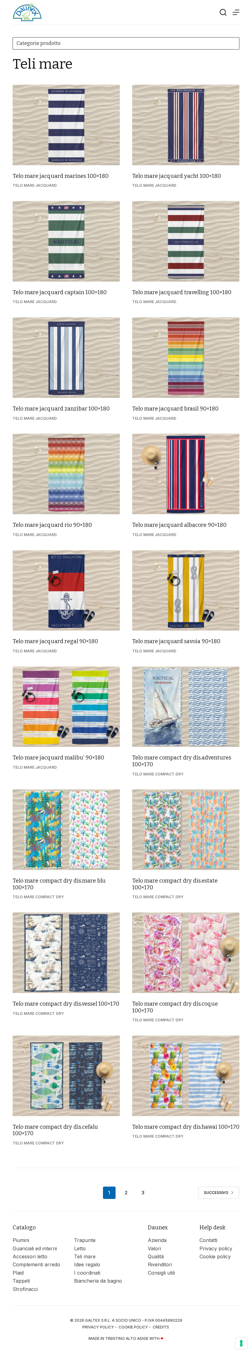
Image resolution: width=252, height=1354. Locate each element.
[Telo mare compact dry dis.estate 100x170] (185, 829)
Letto (80, 1248)
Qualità (156, 1256)
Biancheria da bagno (98, 1281)
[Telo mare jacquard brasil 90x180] (185, 357)
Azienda (157, 1240)
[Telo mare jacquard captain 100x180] (66, 241)
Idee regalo (87, 1264)
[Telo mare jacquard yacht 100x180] (185, 125)
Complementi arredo (36, 1264)
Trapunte (85, 1240)
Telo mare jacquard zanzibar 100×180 (61, 408)
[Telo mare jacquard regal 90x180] (66, 590)
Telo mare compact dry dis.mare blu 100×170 (59, 884)
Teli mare (85, 1256)
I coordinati (87, 1273)
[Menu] (236, 12)
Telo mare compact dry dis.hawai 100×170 (185, 1127)
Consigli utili (161, 1273)
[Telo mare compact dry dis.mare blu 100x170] (66, 829)
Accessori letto (30, 1256)
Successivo (216, 1192)
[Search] (223, 12)
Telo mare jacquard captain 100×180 (60, 292)
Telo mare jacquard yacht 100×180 (176, 176)
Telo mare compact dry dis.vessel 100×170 (66, 1003)
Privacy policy (215, 1248)
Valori (154, 1248)
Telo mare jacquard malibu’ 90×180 (58, 757)
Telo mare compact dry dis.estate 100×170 (175, 884)
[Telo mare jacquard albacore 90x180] (185, 474)
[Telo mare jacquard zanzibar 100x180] (66, 357)
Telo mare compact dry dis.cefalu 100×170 (55, 1130)
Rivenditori (160, 1264)
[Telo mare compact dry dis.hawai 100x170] (185, 1076)
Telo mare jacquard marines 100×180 (60, 176)
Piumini (21, 1240)
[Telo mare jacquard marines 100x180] (66, 125)
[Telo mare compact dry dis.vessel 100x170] (66, 952)
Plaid (18, 1273)
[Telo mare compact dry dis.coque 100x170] (185, 952)
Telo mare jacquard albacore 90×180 (179, 525)
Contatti (208, 1240)
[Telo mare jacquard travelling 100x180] (185, 241)
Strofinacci (25, 1289)
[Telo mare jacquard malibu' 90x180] (66, 707)
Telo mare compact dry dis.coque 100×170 (175, 1007)
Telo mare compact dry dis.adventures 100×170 (181, 761)
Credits (161, 1327)
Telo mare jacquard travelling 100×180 (181, 292)
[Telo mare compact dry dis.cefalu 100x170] (66, 1076)
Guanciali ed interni (35, 1248)
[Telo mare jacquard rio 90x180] (66, 474)
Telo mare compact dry (157, 774)
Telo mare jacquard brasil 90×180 (175, 408)
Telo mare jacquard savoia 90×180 (176, 641)
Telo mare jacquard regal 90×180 (55, 641)
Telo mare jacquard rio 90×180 (52, 525)
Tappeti (21, 1281)
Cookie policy (215, 1256)
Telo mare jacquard (35, 185)
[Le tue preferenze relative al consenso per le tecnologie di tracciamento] (241, 1343)
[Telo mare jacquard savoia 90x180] (185, 590)
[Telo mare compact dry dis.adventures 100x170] (185, 707)
